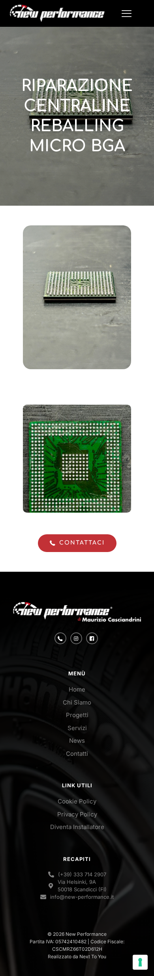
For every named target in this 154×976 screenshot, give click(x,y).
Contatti (77, 753)
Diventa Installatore (77, 827)
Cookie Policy (77, 801)
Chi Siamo (77, 702)
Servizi (77, 728)
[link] (77, 612)
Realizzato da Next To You (77, 956)
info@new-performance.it (82, 897)
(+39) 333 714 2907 (82, 874)
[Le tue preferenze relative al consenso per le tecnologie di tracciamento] (140, 962)
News (77, 740)
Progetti (77, 715)
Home (77, 689)
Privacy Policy (77, 814)
